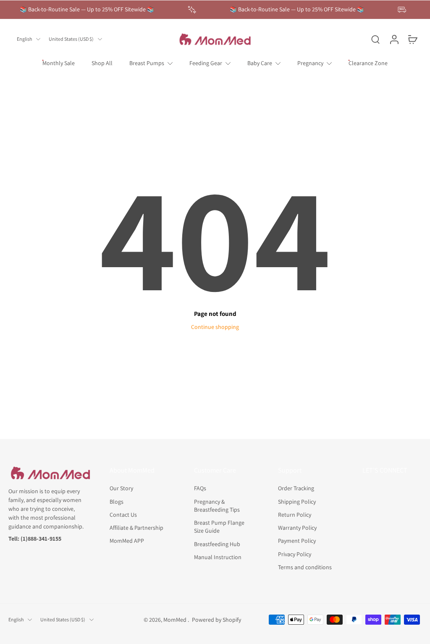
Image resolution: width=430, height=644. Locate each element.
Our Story (121, 488)
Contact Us (123, 514)
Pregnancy (310, 63)
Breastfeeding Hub (217, 543)
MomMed (175, 619)
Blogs (116, 501)
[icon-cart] (412, 39)
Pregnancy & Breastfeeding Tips (217, 505)
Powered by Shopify (216, 619)
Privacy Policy (294, 553)
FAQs (200, 488)
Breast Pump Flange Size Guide (219, 526)
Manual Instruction (217, 556)
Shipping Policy (297, 501)
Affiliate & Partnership (136, 527)
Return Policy (294, 514)
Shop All (102, 63)
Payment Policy (297, 540)
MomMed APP (127, 540)
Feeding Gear (205, 63)
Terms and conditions (305, 566)
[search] (375, 39)
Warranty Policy (297, 527)
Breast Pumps (146, 63)
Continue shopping (215, 327)
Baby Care (259, 63)
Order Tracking (296, 488)
